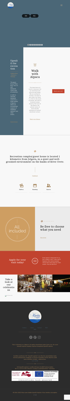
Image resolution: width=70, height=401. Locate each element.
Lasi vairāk (35, 360)
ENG (35, 329)
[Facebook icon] (34, 395)
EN (26, 16)
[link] (26, 283)
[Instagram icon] (36, 395)
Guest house (14, 121)
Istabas (24, 327)
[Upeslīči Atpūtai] (11, 5)
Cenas (32, 327)
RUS (46, 327)
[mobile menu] (61, 5)
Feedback (35, 175)
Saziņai (40, 327)
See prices (43, 237)
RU (34, 16)
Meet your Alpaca (35, 119)
